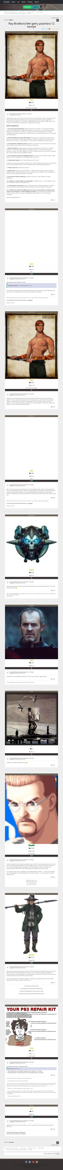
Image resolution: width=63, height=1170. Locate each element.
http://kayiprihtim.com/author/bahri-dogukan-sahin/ (31, 988)
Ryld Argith (32, 515)
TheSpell (32, 32)
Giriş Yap (30, 2)
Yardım (13, 2)
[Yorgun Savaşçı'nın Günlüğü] (32, 855)
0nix (32, 691)
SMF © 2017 (21, 1164)
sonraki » (57, 18)
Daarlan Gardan (32, 1005)
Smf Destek (47, 1164)
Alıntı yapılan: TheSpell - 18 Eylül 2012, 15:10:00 (16, 282)
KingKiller (32, 605)
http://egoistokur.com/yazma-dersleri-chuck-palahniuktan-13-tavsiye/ (25, 1072)
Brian (40, 1166)
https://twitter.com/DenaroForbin (32, 985)
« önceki (53, 18)
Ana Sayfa (6, 2)
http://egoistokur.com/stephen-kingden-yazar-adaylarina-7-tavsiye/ (25, 1071)
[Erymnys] (32, 273)
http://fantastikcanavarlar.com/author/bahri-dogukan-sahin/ (31, 993)
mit (32, 774)
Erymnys (32, 209)
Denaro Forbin (32, 893)
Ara (18, 2)
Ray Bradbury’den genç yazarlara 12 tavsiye (20, 114)
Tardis (32, 1105)
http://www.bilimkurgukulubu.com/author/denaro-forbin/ (31, 991)
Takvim (23, 2)
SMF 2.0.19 (15, 1164)
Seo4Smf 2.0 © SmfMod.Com (38, 1164)
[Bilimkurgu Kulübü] (32, 962)
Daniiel (29, 1166)
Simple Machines (28, 1164)
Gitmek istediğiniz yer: (48, 1153)
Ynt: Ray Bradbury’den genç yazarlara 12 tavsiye (21, 278)
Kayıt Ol (37, 2)
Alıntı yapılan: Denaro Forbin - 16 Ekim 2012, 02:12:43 (17, 1066)
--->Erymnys (29, 300)
